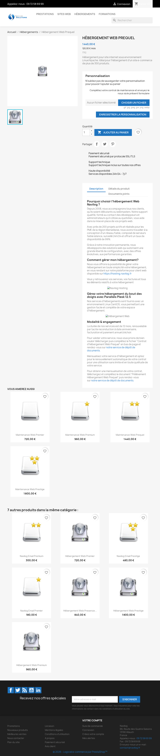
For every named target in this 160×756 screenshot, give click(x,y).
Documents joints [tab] (118, 194)
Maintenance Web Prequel (130, 434)
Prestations (45, 14)
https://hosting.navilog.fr (117, 273)
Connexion (88, 730)
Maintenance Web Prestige (30, 489)
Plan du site (13, 742)
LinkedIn (38, 690)
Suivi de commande (92, 725)
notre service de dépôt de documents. (111, 349)
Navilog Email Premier (31, 610)
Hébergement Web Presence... (80, 610)
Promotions (13, 725)
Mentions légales (54, 730)
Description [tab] (96, 188)
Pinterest (113, 144)
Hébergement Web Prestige (128, 610)
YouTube (31, 690)
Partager (97, 144)
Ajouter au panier (113, 132)
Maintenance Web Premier (30, 434)
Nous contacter (15, 738)
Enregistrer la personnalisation (122, 114)
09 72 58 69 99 (35, 4)
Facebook (11, 690)
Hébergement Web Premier (80, 556)
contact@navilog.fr (130, 747)
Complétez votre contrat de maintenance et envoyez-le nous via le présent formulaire (120, 92)
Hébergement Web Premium (31, 665)
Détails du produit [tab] (119, 188)
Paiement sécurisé (55, 742)
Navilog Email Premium (31, 556)
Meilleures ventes (16, 734)
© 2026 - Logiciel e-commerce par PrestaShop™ (80, 752)
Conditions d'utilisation (57, 734)
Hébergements (84, 14)
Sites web (64, 14)
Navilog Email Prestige (128, 556)
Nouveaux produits (17, 730)
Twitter (18, 690)
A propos (50, 738)
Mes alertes (88, 738)
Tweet (105, 144)
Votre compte (92, 720)
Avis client (50, 746)
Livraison (49, 725)
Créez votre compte (93, 734)
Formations (107, 14)
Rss (24, 690)
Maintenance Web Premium (80, 434)
